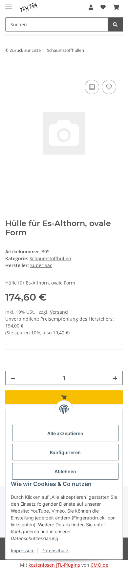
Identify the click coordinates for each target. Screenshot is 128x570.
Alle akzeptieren (65, 433)
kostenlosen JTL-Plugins (54, 565)
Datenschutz (55, 550)
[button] (91, 7)
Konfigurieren (65, 452)
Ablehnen (65, 471)
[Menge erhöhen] (115, 378)
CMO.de (99, 565)
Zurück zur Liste (25, 50)
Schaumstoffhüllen (50, 258)
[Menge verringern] (13, 378)
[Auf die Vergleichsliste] (92, 87)
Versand (59, 312)
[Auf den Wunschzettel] (109, 87)
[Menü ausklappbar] (8, 4)
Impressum (22, 550)
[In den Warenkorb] (10, 70)
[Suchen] (115, 24)
